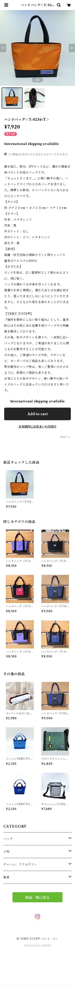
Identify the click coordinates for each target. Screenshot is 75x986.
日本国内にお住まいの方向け (37, 426)
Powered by (33, 945)
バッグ (7, 839)
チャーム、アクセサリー (20, 864)
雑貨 (6, 877)
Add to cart (38, 414)
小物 (6, 851)
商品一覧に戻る (37, 897)
